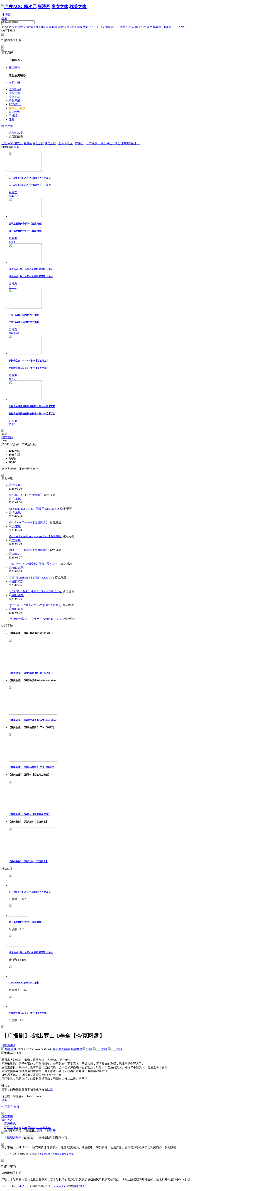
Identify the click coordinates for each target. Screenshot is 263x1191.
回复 (50, 1089)
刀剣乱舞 (108, 26)
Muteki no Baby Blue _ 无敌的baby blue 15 (34, 508)
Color (10, 1127)
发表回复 (28, 1137)
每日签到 (14, 111)
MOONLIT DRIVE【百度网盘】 (29, 550)
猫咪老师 (7, 437)
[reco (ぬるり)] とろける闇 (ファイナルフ (30, 891)
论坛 (14, 93)
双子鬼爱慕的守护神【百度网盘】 (26, 922)
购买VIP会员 (17, 108)
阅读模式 (77, 1049)
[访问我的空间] (2, 430)
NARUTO (95, 26)
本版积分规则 (12, 1137)
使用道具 (7, 1106)
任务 (11, 119)
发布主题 (7, 1116)
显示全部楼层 (61, 1049)
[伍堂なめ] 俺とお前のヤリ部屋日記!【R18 (31, 952)
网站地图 (79, 1186)
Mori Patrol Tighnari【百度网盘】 (29, 522)
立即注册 (14, 82)
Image (17, 1127)
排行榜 (5, 14)
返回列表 (7, 1119)
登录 (39, 1130)
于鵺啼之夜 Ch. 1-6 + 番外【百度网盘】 (29, 1012)
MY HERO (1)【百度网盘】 (26, 494)
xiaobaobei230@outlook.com (57, 1153)
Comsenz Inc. (58, 1186)
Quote (31, 1127)
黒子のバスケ (143, 26)
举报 (16, 1106)
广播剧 (79, 143)
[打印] (87, 1049)
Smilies (46, 1127)
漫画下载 (14, 96)
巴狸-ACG (22, 1186)
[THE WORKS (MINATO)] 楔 (24, 982)
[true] (2, 24)
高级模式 (10, 1123)
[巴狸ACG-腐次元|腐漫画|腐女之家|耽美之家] (44, 6)
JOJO (42, 26)
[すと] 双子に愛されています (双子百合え (35, 605)
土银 (86, 26)
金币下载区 (65, 143)
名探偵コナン (17, 26)
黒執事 (157, 26)
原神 (73, 26)
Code (39, 1127)
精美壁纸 (14, 100)
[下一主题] (115, 1049)
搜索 (4, 18)
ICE (117, 26)
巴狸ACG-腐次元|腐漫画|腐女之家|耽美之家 (28, 143)
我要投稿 (7, 126)
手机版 (13, 115)
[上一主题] (100, 1049)
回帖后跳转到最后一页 (53, 1137)
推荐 (15, 89)
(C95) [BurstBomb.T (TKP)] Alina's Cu (31, 577)
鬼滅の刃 (32, 26)
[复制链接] (8, 1045)
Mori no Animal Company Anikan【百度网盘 (35, 536)
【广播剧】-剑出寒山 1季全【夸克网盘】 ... (113, 143)
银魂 (79, 26)
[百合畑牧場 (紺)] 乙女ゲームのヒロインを (35, 618)
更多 (16, 147)
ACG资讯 (15, 104)
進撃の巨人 (127, 26)
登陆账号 (14, 67)
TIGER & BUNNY (173, 26)
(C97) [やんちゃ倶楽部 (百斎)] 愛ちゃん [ (34, 563)
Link (24, 1127)
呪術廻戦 (63, 26)
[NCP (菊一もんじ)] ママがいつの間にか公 (35, 591)
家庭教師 (51, 26)
